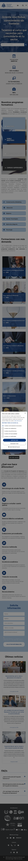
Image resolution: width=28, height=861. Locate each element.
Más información (18, 420)
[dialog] (14, 430)
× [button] (25, 413)
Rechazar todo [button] (14, 443)
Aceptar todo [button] (14, 440)
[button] (14, 422)
